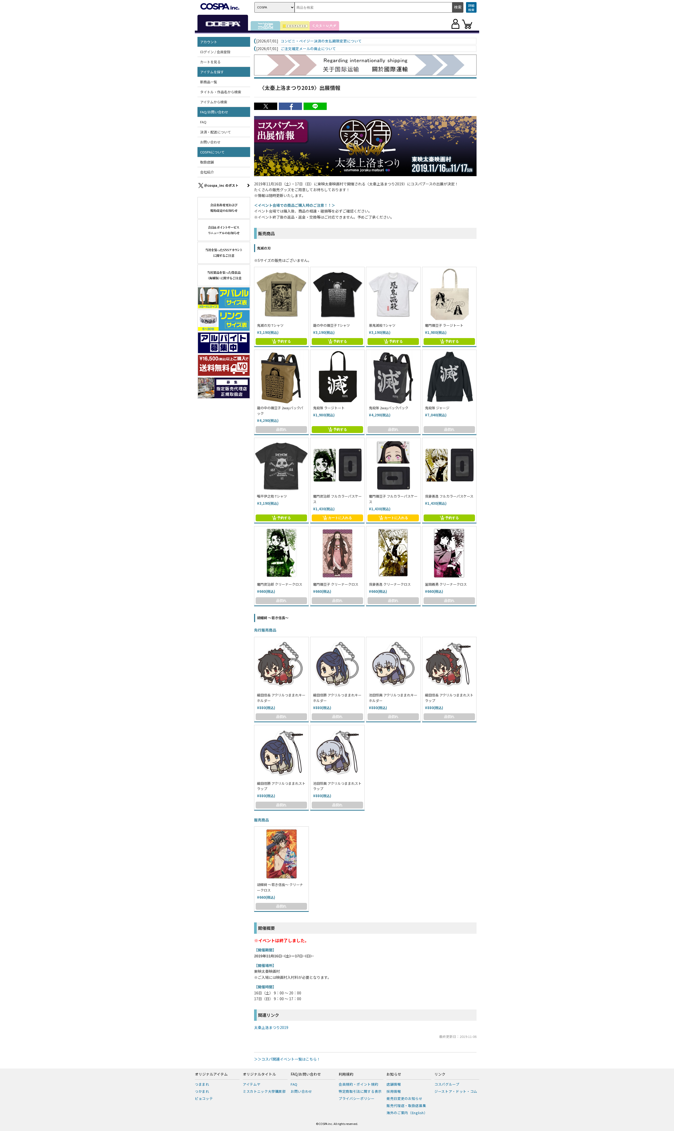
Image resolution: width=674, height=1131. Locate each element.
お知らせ (393, 1074)
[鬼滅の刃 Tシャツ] (281, 294)
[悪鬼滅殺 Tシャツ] (393, 294)
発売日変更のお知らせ (404, 1098)
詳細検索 (471, 7)
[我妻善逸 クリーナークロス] (393, 553)
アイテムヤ (251, 1084)
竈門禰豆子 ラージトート (444, 325)
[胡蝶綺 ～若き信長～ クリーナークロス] (281, 854)
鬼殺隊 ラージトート (329, 407)
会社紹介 (207, 172)
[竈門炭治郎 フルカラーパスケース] (337, 465)
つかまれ (202, 1091)
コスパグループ (446, 1084)
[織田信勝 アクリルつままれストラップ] (281, 752)
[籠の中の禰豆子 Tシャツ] (337, 294)
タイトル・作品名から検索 (220, 91)
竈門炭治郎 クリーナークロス (279, 584)
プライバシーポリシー (357, 1098)
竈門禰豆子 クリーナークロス (335, 584)
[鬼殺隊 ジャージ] (449, 377)
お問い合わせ (210, 142)
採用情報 (393, 1091)
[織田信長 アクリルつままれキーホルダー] (281, 664)
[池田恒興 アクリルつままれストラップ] (337, 752)
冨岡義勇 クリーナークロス (446, 584)
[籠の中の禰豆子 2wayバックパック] (281, 377)
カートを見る (210, 61)
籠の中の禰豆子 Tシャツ (331, 325)
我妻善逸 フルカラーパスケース (449, 496)
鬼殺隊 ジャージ (437, 407)
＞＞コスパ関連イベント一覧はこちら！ (287, 1059)
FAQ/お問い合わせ (306, 1074)
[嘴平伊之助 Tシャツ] (281, 465)
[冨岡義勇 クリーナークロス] (449, 553)
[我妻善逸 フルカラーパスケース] (449, 465)
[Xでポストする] (265, 108)
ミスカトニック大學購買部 (264, 1091)
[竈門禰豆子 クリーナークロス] (337, 553)
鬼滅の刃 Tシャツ (270, 325)
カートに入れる (340, 518)
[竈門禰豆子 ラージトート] (449, 294)
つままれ (202, 1084)
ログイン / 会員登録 (215, 51)
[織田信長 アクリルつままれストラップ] (449, 664)
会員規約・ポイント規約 (358, 1084)
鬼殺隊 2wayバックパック (388, 407)
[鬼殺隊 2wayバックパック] (393, 377)
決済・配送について (215, 131)
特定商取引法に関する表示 (360, 1091)
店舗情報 (393, 1084)
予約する (284, 341)
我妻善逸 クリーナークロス (390, 584)
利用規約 (346, 1074)
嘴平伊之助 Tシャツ (272, 496)
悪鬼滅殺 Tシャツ (382, 325)
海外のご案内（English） (407, 1112)
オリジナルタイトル (259, 1074)
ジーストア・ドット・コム (455, 1091)
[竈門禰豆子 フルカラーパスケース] (393, 465)
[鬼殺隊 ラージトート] (337, 377)
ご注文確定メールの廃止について (308, 48)
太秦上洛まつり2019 (271, 1027)
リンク (439, 1074)
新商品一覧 (208, 81)
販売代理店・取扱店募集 (406, 1105)
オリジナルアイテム (211, 1074)
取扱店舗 (207, 162)
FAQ (203, 121)
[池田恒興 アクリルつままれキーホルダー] (393, 664)
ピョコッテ (204, 1098)
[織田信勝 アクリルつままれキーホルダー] (337, 664)
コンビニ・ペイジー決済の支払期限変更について (321, 41)
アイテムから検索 (213, 101)
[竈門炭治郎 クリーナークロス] (281, 553)
